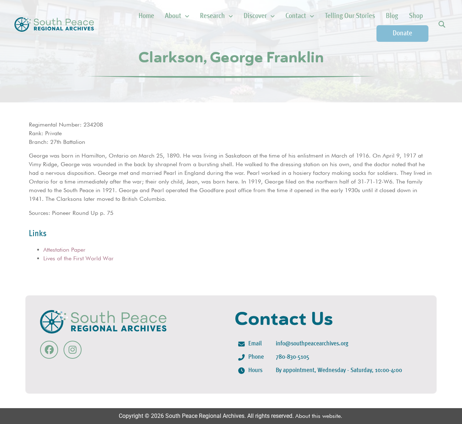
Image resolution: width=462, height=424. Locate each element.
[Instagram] (73, 350)
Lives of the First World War (78, 258)
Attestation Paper (64, 249)
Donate (402, 33)
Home (146, 16)
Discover (255, 16)
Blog (392, 16)
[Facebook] (49, 350)
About (173, 16)
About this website (318, 415)
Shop (416, 16)
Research (212, 16)
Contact (296, 16)
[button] (442, 25)
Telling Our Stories (350, 16)
